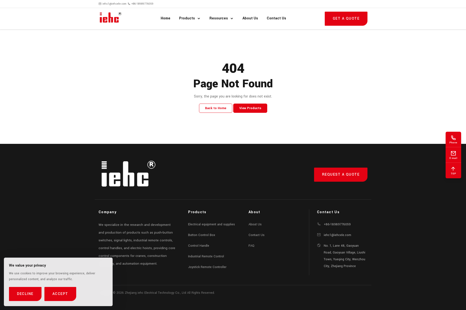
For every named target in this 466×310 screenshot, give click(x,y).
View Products (250, 108)
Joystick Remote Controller (207, 267)
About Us (255, 224)
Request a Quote (341, 174)
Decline (25, 293)
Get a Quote (346, 18)
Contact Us (257, 235)
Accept (60, 293)
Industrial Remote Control (206, 256)
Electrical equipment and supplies (211, 224)
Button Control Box (201, 235)
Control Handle (198, 246)
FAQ (251, 246)
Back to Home (215, 108)
